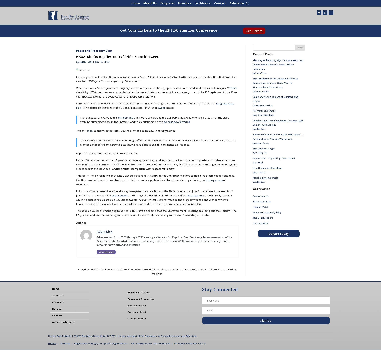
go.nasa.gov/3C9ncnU (177, 122)
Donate (183, 3)
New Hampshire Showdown (267, 168)
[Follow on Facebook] (319, 12)
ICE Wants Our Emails (264, 110)
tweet (233, 88)
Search (300, 47)
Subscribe (237, 3)
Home (135, 3)
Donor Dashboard (63, 322)
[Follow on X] (325, 12)
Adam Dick (86, 61)
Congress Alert (261, 195)
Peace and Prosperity (141, 298)
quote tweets (120, 195)
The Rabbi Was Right (264, 148)
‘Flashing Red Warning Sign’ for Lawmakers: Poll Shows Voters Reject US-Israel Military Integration (278, 64)
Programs (167, 3)
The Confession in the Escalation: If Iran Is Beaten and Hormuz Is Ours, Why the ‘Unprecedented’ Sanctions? (275, 83)
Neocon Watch (260, 206)
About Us (150, 3)
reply (90, 130)
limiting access (214, 180)
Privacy (52, 343)
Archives (201, 3)
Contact (220, 3)
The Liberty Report (263, 217)
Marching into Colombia (265, 177)
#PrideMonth (126, 117)
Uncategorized (261, 223)
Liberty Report (137, 318)
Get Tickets (254, 31)
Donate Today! (278, 234)
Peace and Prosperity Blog (94, 50)
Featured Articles (262, 201)
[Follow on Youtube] (331, 12)
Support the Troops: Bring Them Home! (274, 158)
